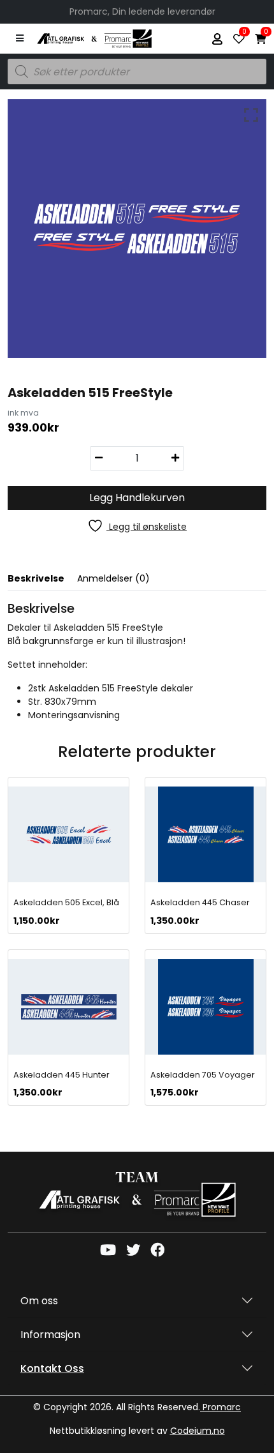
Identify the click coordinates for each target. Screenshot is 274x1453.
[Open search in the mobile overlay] (137, 71)
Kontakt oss (52, 1368)
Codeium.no (197, 1430)
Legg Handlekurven (137, 497)
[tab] (42, 581)
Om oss (39, 1300)
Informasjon (50, 1334)
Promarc (220, 1407)
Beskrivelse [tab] (36, 578)
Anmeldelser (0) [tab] (113, 578)
